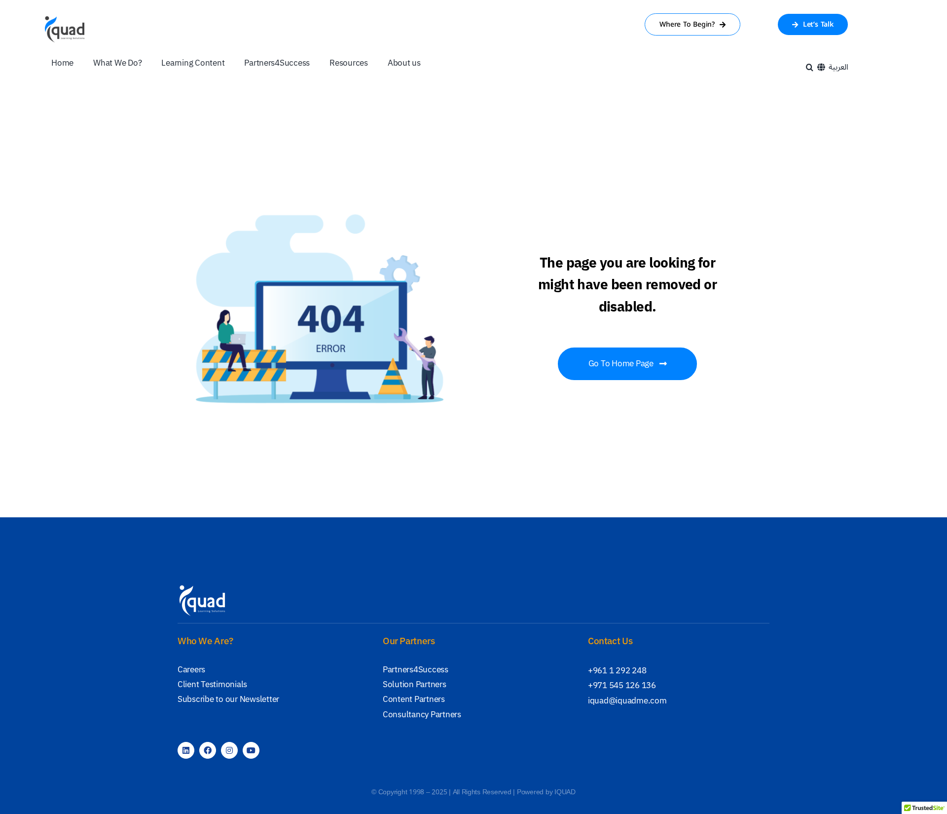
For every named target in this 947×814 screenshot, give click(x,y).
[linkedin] (186, 750)
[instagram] (229, 750)
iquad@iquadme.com (627, 700)
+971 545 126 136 (622, 685)
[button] (809, 67)
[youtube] (251, 750)
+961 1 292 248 (617, 670)
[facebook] (207, 750)
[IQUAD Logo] (64, 20)
